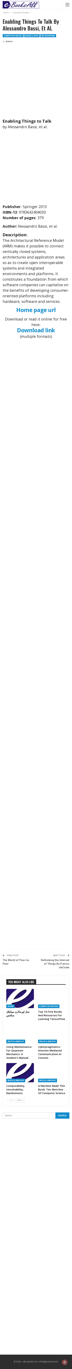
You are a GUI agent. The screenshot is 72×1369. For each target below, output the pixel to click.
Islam (10, 1006)
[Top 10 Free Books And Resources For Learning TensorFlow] (52, 998)
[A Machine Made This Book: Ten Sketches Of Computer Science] (52, 1072)
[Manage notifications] (64, 1362)
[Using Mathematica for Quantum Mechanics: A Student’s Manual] (20, 1033)
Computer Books (13, 35)
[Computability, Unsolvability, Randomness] (20, 1072)
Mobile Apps (32, 35)
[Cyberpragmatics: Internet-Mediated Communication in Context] (52, 1033)
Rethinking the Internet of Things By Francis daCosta (55, 964)
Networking (48, 35)
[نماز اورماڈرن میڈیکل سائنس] (20, 998)
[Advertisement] (36, 83)
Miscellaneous (16, 1041)
